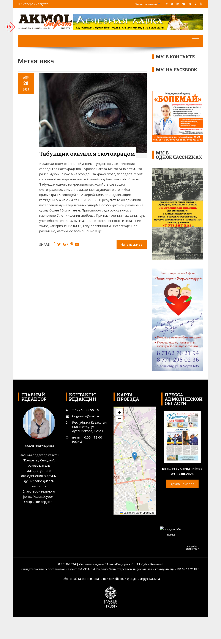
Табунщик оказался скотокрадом (87, 153)
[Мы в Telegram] (190, 4)
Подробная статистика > (192, 547)
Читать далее (131, 244)
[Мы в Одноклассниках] (195, 4)
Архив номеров (182, 484)
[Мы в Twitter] (172, 4)
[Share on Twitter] (59, 244)
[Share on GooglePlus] (65, 244)
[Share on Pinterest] (71, 244)
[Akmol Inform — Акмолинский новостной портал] (45, 21)
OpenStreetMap (145, 512)
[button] (134, 456)
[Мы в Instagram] (177, 4)
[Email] (77, 244)
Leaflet (127, 512)
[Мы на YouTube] (200, 4)
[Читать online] (182, 436)
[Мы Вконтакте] (183, 4)
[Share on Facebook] (54, 244)
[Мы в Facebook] (167, 4)
